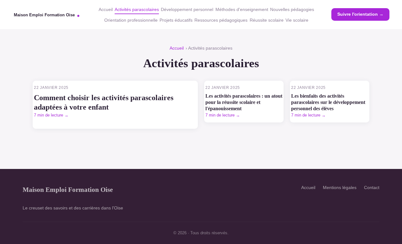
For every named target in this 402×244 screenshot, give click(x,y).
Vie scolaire (296, 20)
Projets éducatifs (176, 20)
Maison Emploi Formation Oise (68, 189)
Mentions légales (339, 187)
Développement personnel (187, 9)
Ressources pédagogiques (220, 20)
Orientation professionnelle (131, 20)
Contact (371, 187)
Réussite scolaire (267, 20)
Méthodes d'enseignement (241, 9)
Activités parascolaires (137, 9)
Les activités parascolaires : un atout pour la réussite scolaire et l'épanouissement (243, 102)
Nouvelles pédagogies (292, 9)
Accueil (106, 9)
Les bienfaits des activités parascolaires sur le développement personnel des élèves (328, 102)
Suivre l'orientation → (360, 14)
